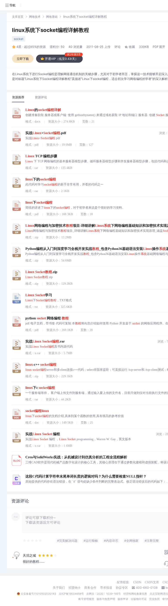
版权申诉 (123, 599)
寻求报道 (106, 587)
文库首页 (17, 16)
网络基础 (52, 16)
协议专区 (122, 587)
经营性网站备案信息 (135, 593)
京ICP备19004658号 (71, 593)
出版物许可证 (139, 599)
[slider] (33, 540)
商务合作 (90, 587)
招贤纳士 (74, 587)
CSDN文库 (152, 582)
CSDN (137, 582)
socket (18, 39)
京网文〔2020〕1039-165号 (103, 593)
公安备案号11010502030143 (38, 593)
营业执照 (154, 599)
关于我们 (59, 587)
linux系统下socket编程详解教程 (50, 30)
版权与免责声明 (106, 599)
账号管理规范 (86, 599)
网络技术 (34, 16)
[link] (17, 16)
